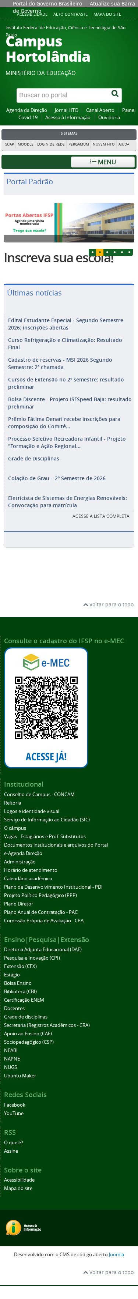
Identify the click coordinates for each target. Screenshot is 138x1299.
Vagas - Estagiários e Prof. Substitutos (45, 836)
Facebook (14, 1105)
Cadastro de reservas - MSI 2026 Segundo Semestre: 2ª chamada (60, 363)
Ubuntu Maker (20, 1076)
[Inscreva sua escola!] (69, 223)
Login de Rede (51, 144)
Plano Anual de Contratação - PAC (41, 912)
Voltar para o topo (111, 604)
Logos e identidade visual (31, 811)
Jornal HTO (66, 110)
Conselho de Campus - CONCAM (39, 794)
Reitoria (12, 803)
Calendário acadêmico (28, 879)
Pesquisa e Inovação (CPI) (32, 958)
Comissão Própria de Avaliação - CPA (44, 921)
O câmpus (15, 828)
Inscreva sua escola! (58, 257)
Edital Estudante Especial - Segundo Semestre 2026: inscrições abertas (65, 324)
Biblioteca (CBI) (20, 992)
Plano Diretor (18, 904)
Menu (106, 162)
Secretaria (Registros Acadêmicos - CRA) (47, 1025)
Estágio (12, 975)
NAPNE (12, 1059)
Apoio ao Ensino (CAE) (28, 1034)
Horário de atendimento (30, 870)
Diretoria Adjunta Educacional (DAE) (43, 949)
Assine (11, 1151)
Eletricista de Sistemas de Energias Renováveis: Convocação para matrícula (67, 501)
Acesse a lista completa (101, 516)
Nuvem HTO (104, 144)
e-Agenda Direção (23, 853)
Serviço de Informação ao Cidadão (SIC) (47, 820)
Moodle (25, 144)
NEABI (11, 1050)
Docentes (14, 1008)
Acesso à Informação (68, 117)
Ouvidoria (109, 117)
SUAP (9, 144)
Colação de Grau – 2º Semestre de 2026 (57, 478)
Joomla (116, 1254)
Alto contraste (70, 14)
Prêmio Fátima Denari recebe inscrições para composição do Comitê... (64, 422)
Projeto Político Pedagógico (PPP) (40, 895)
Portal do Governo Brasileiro (47, 3)
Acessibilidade (19, 1180)
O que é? (13, 1143)
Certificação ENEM (24, 1000)
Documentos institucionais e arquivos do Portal (56, 845)
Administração (20, 862)
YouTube (14, 1113)
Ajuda (123, 144)
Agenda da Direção (26, 110)
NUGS (10, 1067)
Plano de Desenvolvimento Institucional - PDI (53, 887)
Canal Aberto (100, 110)
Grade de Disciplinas (33, 458)
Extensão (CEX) (20, 966)
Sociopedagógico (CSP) (29, 1042)
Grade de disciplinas (25, 1017)
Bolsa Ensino (18, 983)
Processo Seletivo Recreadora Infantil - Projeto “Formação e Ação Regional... (67, 442)
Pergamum (78, 144)
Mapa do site (107, 14)
